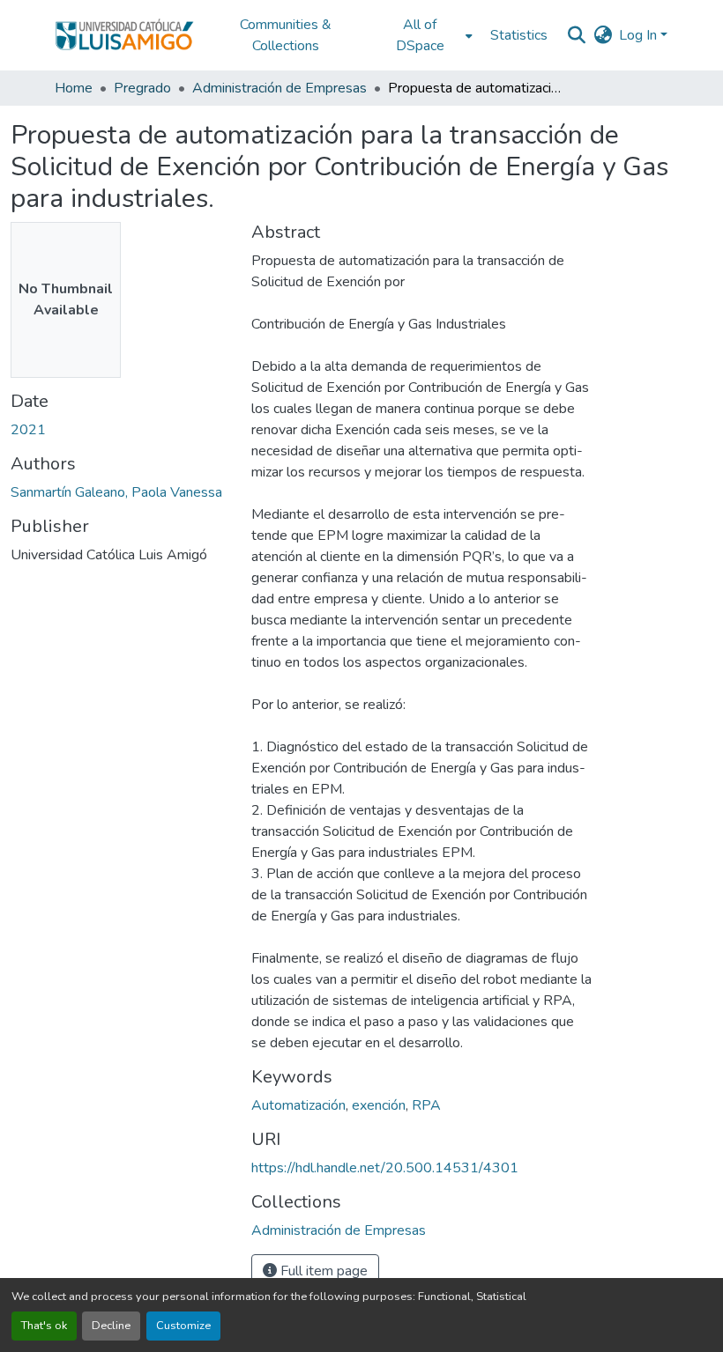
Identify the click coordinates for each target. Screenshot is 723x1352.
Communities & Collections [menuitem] (286, 35)
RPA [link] (426, 1105)
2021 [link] (28, 430)
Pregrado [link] (142, 88)
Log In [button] (639, 35)
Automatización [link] (298, 1105)
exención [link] (379, 1105)
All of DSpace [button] (420, 35)
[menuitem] (425, 35)
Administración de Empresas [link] (279, 88)
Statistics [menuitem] (519, 35)
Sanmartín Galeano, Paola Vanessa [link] (116, 492)
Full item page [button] (322, 1271)
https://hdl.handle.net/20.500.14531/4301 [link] (384, 1168)
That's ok (44, 1326)
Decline (111, 1326)
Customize (183, 1326)
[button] (124, 35)
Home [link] (74, 88)
